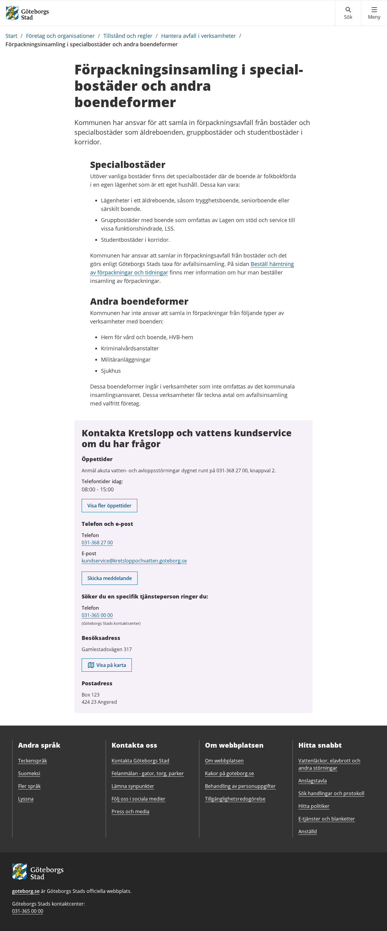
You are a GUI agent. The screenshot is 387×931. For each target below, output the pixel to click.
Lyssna (26, 798)
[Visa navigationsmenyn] (374, 13)
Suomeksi (29, 773)
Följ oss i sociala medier (138, 798)
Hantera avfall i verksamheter (198, 35)
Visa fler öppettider (109, 505)
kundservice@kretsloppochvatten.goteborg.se (134, 560)
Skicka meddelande (109, 578)
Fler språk (29, 786)
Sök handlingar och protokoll (331, 793)
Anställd (307, 831)
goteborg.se (26, 891)
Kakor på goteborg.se (229, 773)
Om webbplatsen (224, 760)
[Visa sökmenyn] (348, 13)
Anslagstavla (312, 780)
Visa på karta (111, 665)
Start (11, 35)
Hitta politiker (314, 806)
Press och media (130, 811)
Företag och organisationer (60, 35)
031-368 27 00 (97, 542)
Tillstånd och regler (127, 35)
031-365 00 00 (97, 615)
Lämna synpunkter (133, 786)
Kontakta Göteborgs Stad (140, 760)
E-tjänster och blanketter (326, 818)
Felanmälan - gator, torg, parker (148, 773)
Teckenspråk (32, 760)
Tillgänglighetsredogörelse (235, 798)
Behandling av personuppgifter (240, 786)
